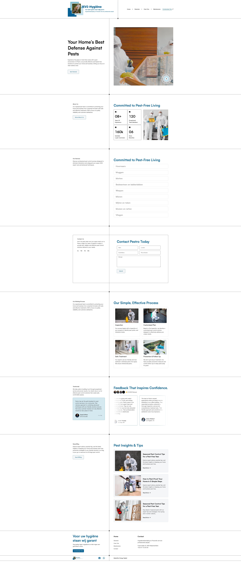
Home (128, 9)
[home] (93, 9)
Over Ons (146, 9)
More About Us (79, 117)
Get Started (73, 72)
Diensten (137, 9)
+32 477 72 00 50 (143, 547)
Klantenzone (156, 9)
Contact (116, 548)
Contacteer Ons (78, 551)
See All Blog (78, 457)
